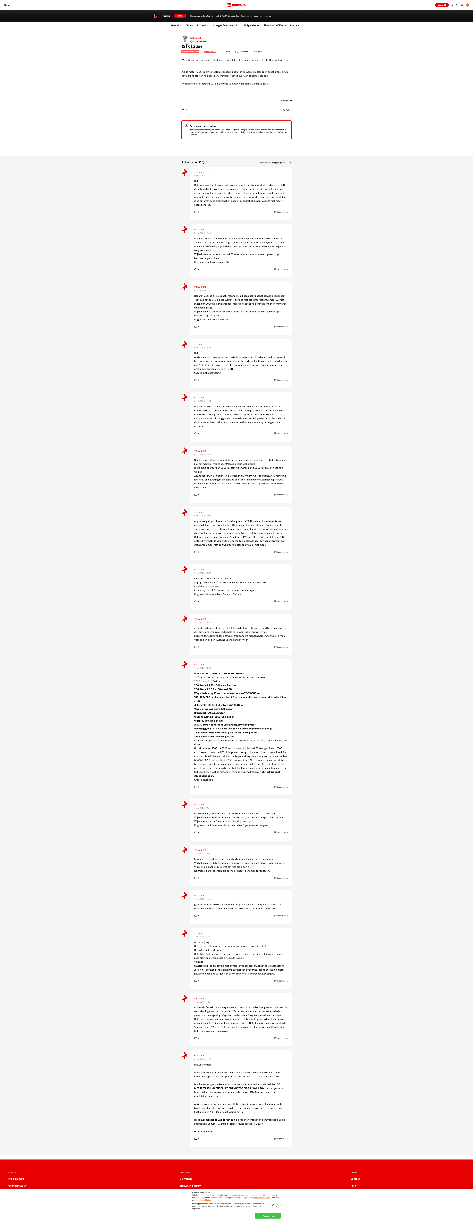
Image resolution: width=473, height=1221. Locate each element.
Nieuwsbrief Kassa (275, 25)
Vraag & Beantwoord (225, 25)
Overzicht (176, 25)
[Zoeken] (452, 4)
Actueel (201, 25)
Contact (294, 25)
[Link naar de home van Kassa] (156, 16)
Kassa (166, 15)
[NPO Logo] (467, 5)
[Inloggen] (462, 4)
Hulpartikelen (252, 25)
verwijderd (200, 171)
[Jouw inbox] (457, 5)
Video (189, 25)
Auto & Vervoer (210, 52)
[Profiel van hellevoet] (184, 39)
